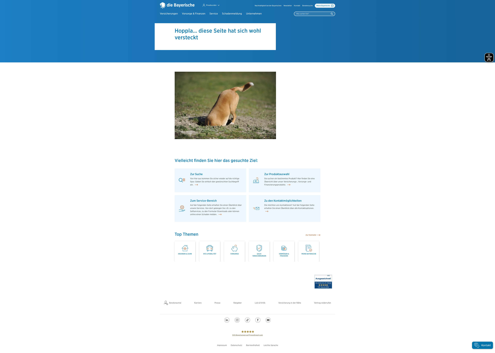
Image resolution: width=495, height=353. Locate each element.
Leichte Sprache (271, 345)
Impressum (222, 345)
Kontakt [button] (297, 6)
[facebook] (257, 320)
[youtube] (268, 320)
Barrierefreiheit (253, 345)
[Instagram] (237, 320)
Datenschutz (236, 345)
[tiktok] (247, 320)
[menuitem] (268, 5)
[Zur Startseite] (177, 5)
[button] (211, 5)
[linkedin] (226, 320)
